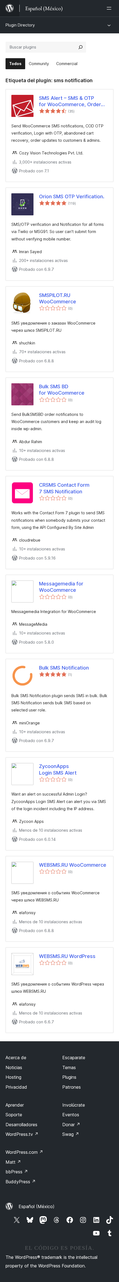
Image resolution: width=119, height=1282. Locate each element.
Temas (69, 1067)
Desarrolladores (21, 1124)
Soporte (14, 1114)
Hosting (13, 1077)
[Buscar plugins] (80, 47)
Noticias (14, 1067)
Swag (70, 1134)
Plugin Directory (20, 25)
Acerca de (16, 1057)
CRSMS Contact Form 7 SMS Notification (64, 488)
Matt (13, 1162)
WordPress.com (24, 1152)
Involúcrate (73, 1105)
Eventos (70, 1114)
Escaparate (73, 1057)
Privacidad (16, 1087)
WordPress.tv (22, 1134)
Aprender (15, 1105)
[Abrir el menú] (110, 8)
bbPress (17, 1171)
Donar (71, 1124)
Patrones (71, 1087)
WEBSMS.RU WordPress (67, 956)
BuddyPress (21, 1181)
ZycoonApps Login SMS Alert (58, 769)
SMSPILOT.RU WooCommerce (57, 298)
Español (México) (37, 1206)
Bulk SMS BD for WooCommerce (61, 390)
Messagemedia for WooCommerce (61, 587)
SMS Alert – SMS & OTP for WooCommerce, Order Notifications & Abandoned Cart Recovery (70, 101)
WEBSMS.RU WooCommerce (72, 865)
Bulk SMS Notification (64, 668)
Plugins (69, 1077)
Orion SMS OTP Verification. (71, 196)
